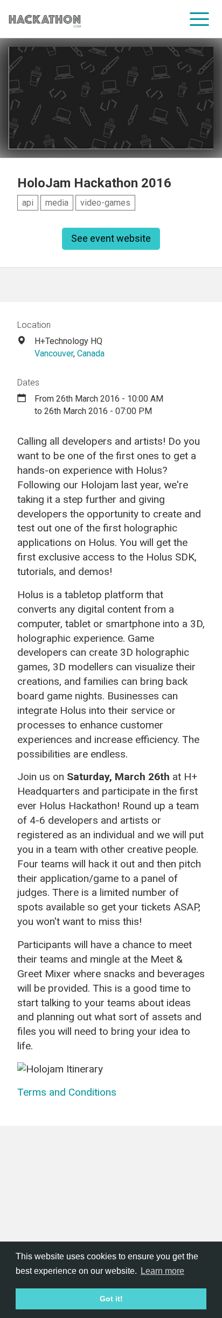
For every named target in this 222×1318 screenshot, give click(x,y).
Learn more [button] (162, 1270)
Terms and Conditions (66, 1092)
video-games (105, 203)
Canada (91, 353)
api (27, 203)
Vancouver (53, 353)
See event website (111, 238)
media (56, 203)
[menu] (199, 19)
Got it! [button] (111, 1298)
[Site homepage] (45, 19)
